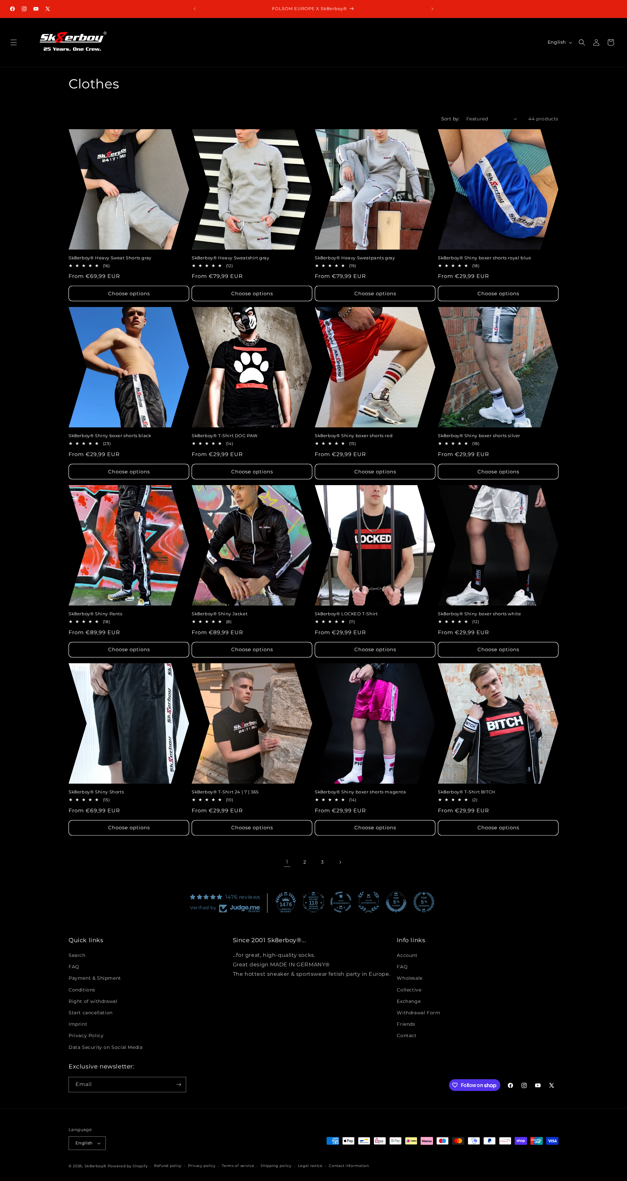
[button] (14, 42)
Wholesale (409, 978)
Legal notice (310, 1166)
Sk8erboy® (95, 1166)
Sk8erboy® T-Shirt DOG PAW (225, 435)
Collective (409, 990)
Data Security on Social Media (105, 1047)
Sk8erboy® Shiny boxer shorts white (479, 613)
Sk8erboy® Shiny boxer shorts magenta (360, 791)
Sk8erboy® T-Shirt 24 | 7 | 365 (225, 791)
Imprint (78, 1024)
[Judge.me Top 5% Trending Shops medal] (423, 902)
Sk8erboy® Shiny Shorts (96, 791)
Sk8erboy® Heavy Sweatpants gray (355, 257)
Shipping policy (276, 1166)
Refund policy (168, 1166)
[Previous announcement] (194, 9)
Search (77, 955)
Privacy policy (202, 1166)
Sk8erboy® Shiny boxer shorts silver (479, 435)
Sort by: (450, 119)
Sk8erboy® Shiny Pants (95, 613)
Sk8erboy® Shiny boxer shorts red (354, 435)
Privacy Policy (86, 1036)
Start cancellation (91, 1013)
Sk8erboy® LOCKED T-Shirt (346, 613)
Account (407, 955)
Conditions (82, 990)
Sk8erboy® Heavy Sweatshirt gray (230, 257)
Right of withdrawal (93, 1001)
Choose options (129, 293)
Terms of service (238, 1166)
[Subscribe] (178, 1084)
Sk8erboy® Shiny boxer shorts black (110, 435)
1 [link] (287, 862)
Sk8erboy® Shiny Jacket (220, 613)
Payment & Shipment (95, 978)
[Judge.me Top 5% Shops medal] (396, 902)
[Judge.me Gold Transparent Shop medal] (340, 902)
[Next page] (340, 862)
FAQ (74, 967)
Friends (406, 1024)
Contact (406, 1036)
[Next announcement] (432, 9)
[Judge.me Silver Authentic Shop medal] (368, 902)
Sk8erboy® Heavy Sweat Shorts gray (110, 257)
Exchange (409, 1001)
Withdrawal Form (418, 1013)
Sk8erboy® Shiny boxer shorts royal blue (484, 257)
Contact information (349, 1166)
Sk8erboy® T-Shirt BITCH (466, 791)
